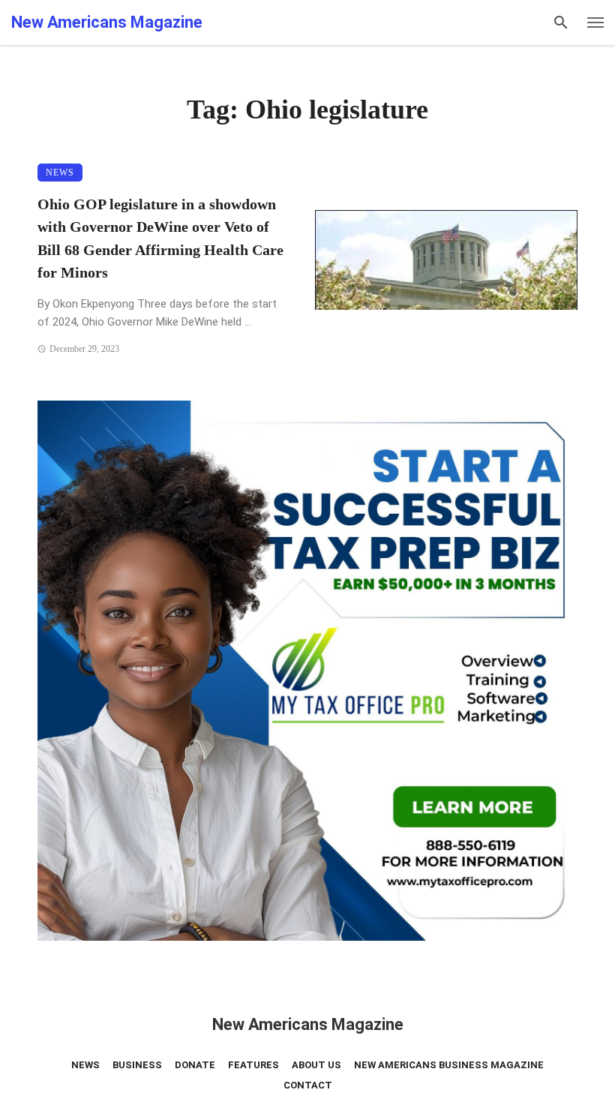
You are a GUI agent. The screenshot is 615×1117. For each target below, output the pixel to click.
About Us (316, 1064)
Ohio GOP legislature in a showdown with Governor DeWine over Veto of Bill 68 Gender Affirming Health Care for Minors (161, 238)
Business (137, 1064)
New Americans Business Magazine (449, 1064)
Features (253, 1064)
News (60, 172)
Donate (195, 1064)
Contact (308, 1085)
